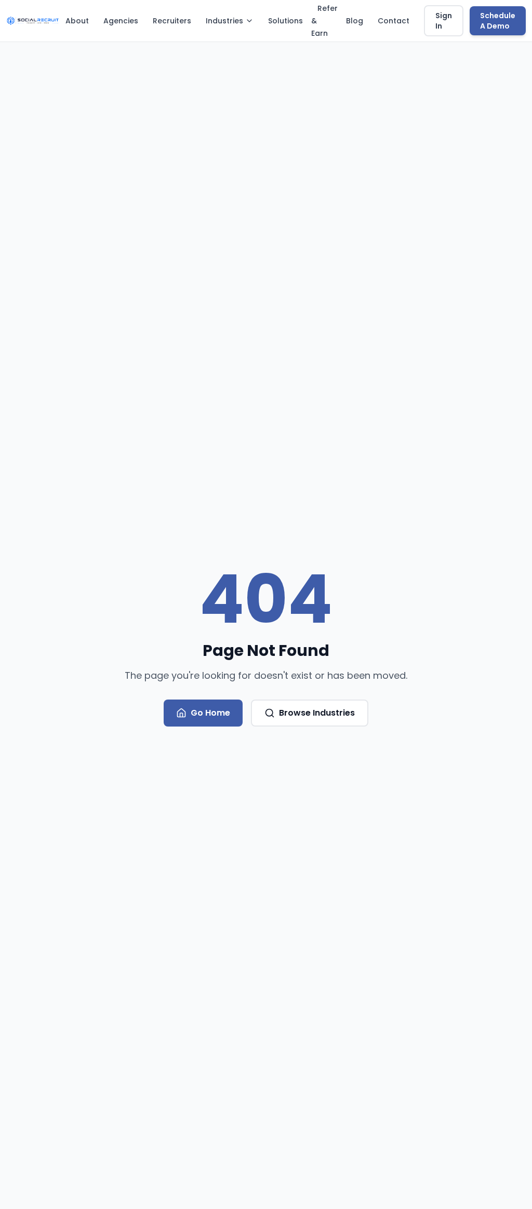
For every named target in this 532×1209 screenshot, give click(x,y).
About (77, 21)
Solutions (285, 21)
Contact (393, 21)
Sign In (443, 20)
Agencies (120, 21)
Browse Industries (317, 713)
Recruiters (172, 21)
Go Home (210, 713)
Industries (224, 21)
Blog (354, 21)
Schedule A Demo (497, 20)
